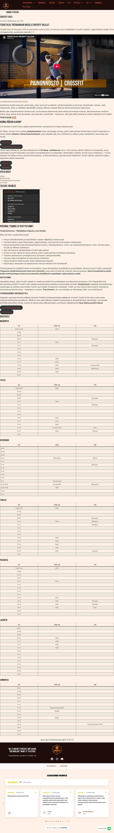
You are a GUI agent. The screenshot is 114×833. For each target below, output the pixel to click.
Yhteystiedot (27, 7)
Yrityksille (77, 3)
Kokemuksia (98, 3)
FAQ (88, 3)
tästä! (13, 117)
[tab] (46, 821)
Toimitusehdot (64, 766)
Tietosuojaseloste (51, 766)
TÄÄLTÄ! (25, 101)
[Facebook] (52, 758)
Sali (69, 3)
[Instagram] (57, 758)
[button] (6, 142)
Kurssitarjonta (27, 3)
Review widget (52, 828)
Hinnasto (61, 3)
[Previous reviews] (3, 803)
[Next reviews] (111, 803)
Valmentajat (42, 3)
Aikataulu (52, 3)
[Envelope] (61, 758)
